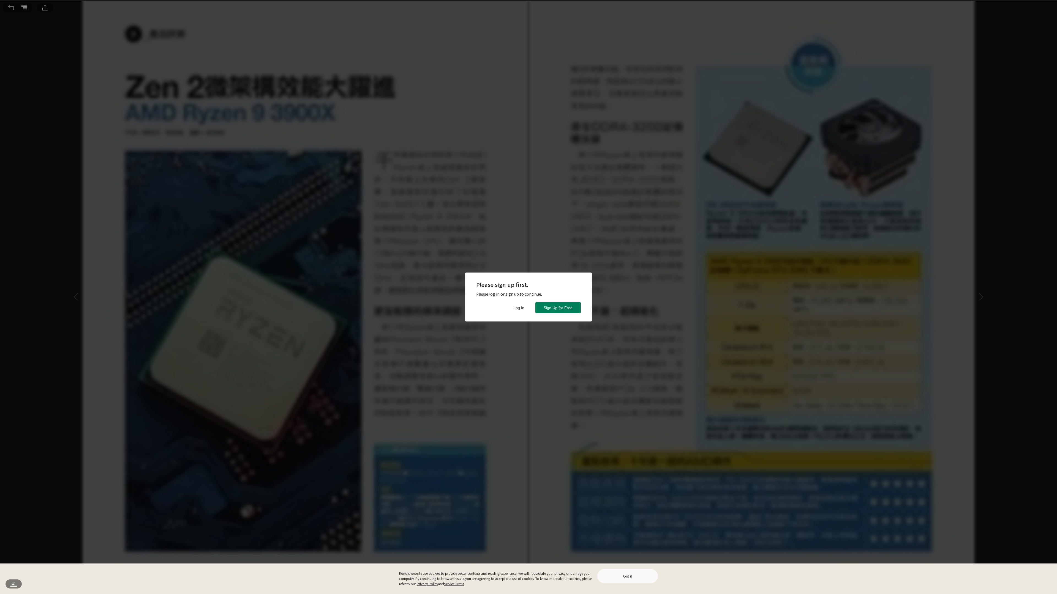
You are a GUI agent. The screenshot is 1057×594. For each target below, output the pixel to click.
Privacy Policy (427, 583)
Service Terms (454, 583)
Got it (627, 576)
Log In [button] (518, 308)
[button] (11, 7)
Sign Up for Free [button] (558, 308)
